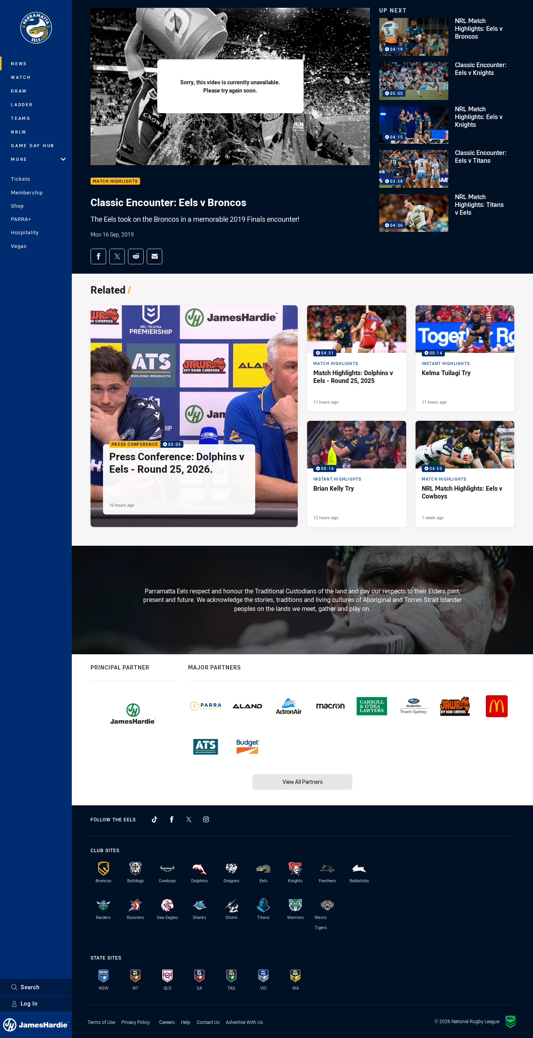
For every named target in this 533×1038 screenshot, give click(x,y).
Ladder (22, 104)
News (19, 63)
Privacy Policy (135, 1022)
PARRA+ (21, 219)
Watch (21, 77)
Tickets (20, 178)
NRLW (19, 132)
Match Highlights (115, 181)
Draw (19, 91)
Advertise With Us (244, 1022)
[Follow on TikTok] (154, 819)
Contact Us (208, 1022)
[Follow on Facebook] (172, 819)
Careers (167, 1022)
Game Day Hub (33, 145)
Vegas (19, 245)
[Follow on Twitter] (189, 819)
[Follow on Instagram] (206, 819)
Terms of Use (101, 1022)
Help (185, 1022)
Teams (21, 118)
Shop (17, 205)
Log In (29, 1003)
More (19, 159)
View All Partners (302, 781)
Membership (27, 192)
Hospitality (25, 232)
